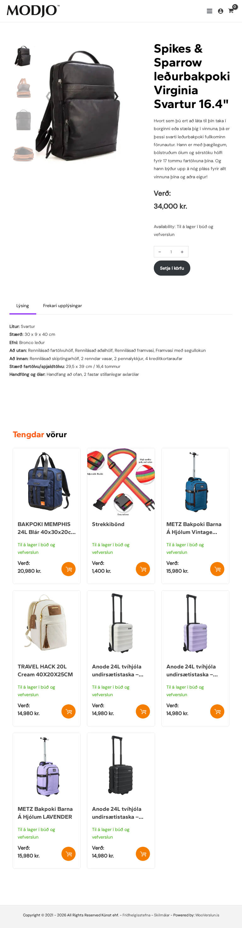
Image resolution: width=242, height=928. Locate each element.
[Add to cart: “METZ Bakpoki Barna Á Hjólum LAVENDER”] (68, 854)
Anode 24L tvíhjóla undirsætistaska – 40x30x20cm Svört (117, 816)
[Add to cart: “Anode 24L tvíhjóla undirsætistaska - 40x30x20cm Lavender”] (217, 711)
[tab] (22, 306)
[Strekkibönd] (121, 452)
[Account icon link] (220, 11)
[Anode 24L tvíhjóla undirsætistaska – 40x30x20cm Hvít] (121, 594)
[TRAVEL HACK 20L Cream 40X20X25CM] (46, 594)
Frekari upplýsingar (62, 305)
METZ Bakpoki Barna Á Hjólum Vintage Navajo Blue (194, 532)
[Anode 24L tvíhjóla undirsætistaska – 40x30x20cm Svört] (121, 737)
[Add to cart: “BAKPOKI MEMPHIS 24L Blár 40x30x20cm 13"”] (68, 569)
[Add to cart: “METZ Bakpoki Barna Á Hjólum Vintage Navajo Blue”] (217, 569)
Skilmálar (162, 915)
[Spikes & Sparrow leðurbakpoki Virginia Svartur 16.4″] (82, 103)
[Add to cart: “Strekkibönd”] (143, 569)
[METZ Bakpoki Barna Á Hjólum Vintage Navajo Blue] (195, 452)
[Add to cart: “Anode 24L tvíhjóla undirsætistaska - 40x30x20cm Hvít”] (143, 711)
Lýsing (22, 305)
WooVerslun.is (207, 915)
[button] (116, 96)
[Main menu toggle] (209, 11)
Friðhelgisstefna (136, 915)
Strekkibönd (108, 524)
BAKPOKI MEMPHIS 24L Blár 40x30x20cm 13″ (47, 532)
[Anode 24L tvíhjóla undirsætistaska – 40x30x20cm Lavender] (195, 594)
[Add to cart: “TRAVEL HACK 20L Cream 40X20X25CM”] (68, 711)
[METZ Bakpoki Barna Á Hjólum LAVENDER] (46, 737)
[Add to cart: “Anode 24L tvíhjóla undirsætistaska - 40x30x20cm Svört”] (143, 854)
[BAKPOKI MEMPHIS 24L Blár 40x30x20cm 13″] (46, 452)
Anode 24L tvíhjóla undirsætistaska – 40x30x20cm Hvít (116, 674)
